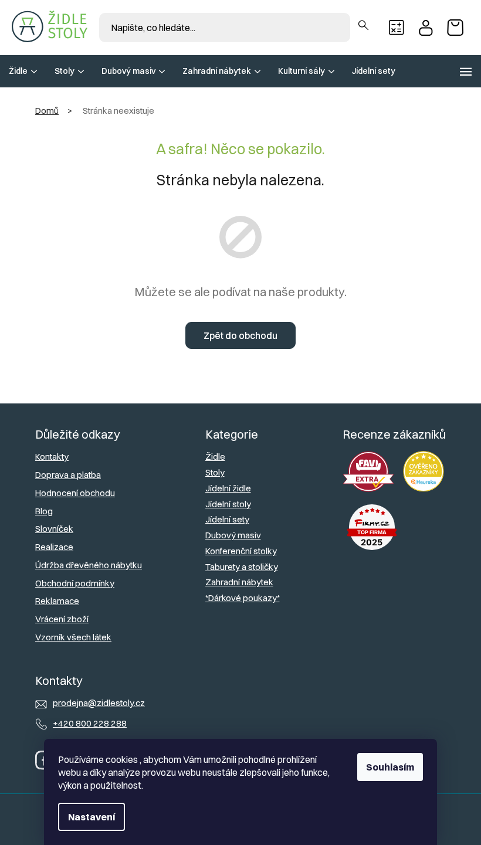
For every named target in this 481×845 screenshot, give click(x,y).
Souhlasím (390, 767)
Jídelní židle (228, 488)
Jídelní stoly (228, 504)
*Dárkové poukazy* (242, 597)
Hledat (363, 26)
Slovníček (54, 528)
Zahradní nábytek (239, 582)
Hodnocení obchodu (75, 492)
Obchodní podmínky (74, 583)
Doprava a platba (68, 474)
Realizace (54, 546)
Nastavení (91, 817)
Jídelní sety (227, 519)
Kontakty (52, 456)
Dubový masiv (233, 535)
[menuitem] (23, 71)
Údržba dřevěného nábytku (88, 565)
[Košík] (458, 27)
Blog (44, 511)
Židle (215, 456)
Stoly (215, 472)
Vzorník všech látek (73, 637)
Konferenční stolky (241, 550)
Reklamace (57, 600)
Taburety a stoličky (241, 566)
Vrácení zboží (62, 619)
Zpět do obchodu (240, 335)
